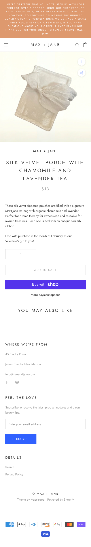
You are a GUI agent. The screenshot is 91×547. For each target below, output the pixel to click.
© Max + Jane (45, 494)
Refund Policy (14, 474)
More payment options (45, 294)
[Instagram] (17, 381)
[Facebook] (6, 381)
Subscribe (21, 439)
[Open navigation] (6, 44)
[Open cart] (85, 44)
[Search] (77, 45)
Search (9, 467)
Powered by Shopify (60, 499)
